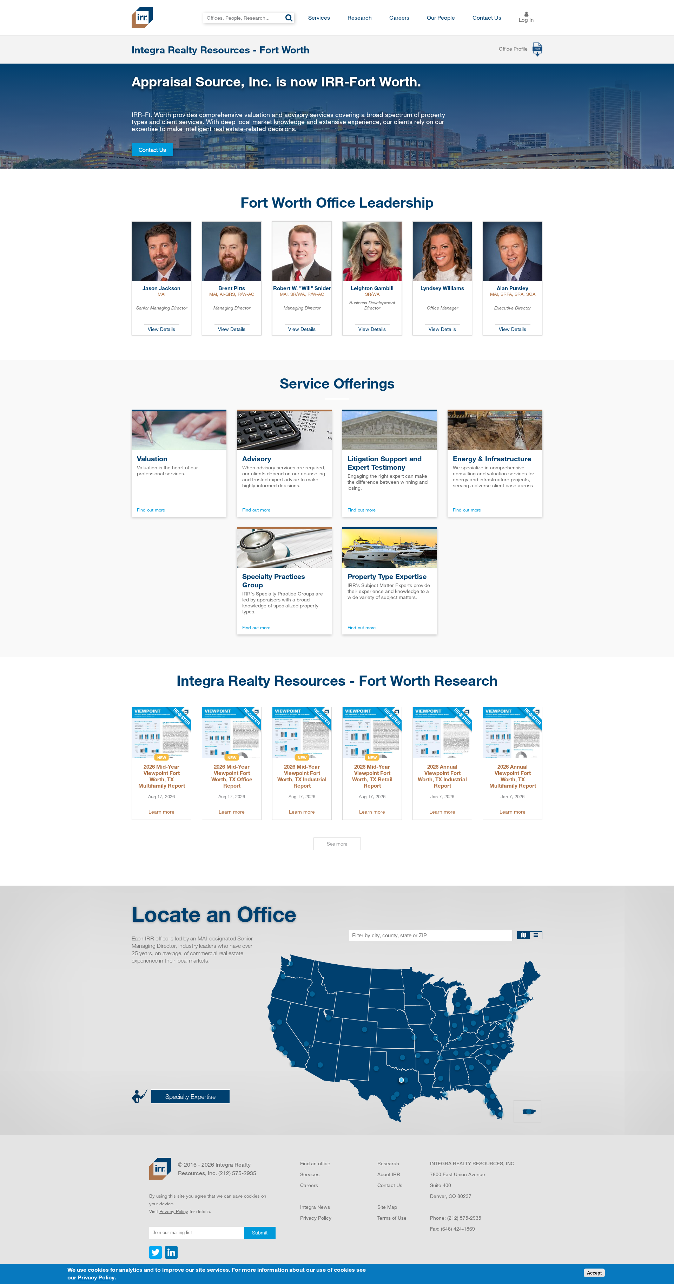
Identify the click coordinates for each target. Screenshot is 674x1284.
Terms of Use (392, 1218)
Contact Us (487, 17)
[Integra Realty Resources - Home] (160, 1169)
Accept (594, 1273)
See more (337, 844)
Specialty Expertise (190, 1096)
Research (360, 17)
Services (319, 17)
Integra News (315, 1207)
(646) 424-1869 (458, 1229)
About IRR (388, 1174)
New (161, 757)
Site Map (387, 1207)
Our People (441, 17)
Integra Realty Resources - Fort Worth (221, 50)
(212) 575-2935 (464, 1218)
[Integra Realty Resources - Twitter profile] (156, 1257)
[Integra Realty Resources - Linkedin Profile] (170, 1257)
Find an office (315, 1163)
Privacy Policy (173, 1211)
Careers (399, 17)
